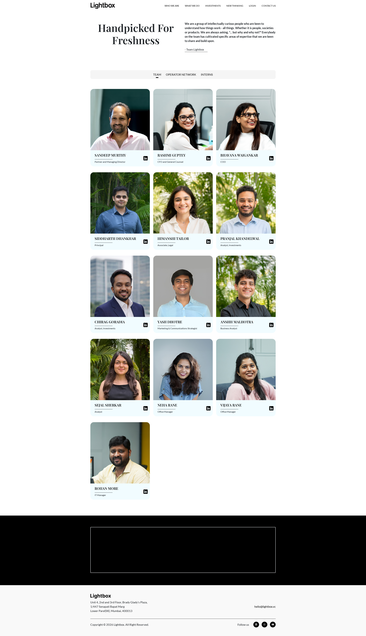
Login (252, 5)
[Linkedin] (256, 624)
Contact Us (269, 5)
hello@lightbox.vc (265, 606)
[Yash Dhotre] (183, 286)
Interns (207, 74)
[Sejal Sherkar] (120, 369)
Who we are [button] (172, 5)
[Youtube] (273, 624)
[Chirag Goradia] (120, 286)
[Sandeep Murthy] (120, 119)
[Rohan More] (120, 452)
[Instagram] (264, 624)
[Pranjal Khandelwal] (246, 202)
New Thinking (234, 5)
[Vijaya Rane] (246, 369)
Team (157, 74)
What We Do (192, 5)
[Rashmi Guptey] (183, 119)
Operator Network (181, 74)
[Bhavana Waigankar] (246, 119)
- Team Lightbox (194, 49)
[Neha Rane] (183, 369)
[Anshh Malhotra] (246, 286)
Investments (213, 5)
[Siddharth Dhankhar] (120, 202)
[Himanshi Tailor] (183, 202)
